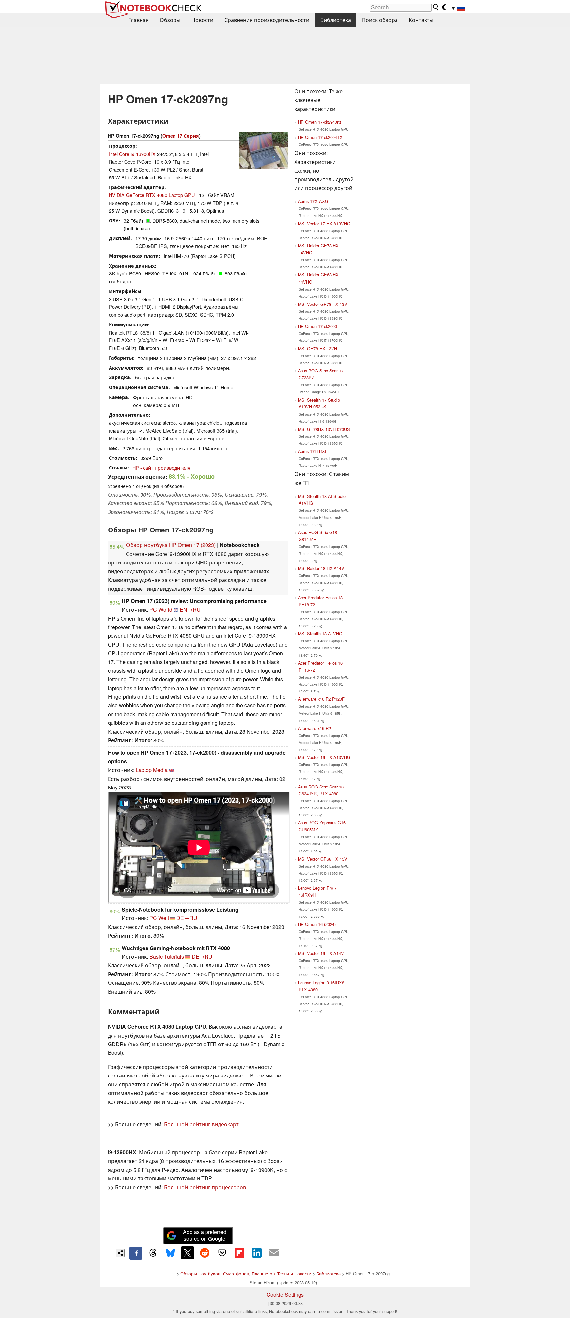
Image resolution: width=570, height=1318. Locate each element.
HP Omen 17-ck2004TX (320, 137)
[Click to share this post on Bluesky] (170, 1253)
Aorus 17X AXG (313, 201)
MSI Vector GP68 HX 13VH (324, 859)
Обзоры (170, 20)
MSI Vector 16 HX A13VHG (324, 757)
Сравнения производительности (266, 20)
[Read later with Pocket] (222, 1252)
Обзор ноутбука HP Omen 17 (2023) (171, 545)
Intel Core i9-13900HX (132, 153)
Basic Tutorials (166, 956)
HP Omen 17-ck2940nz (319, 122)
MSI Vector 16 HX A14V (321, 953)
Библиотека (335, 20)
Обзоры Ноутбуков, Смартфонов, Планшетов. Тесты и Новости (245, 1273)
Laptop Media (152, 770)
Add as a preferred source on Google (204, 1235)
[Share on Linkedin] (256, 1252)
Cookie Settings (285, 1294)
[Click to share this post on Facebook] (135, 1253)
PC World (160, 609)
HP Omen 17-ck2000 (317, 326)
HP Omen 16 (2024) (317, 924)
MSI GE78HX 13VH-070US (324, 429)
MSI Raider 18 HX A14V (321, 568)
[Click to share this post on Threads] (153, 1253)
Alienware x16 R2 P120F (321, 699)
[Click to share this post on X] (187, 1252)
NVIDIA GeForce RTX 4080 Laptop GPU (152, 194)
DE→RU (186, 918)
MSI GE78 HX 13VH (317, 348)
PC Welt (159, 918)
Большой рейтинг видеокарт (201, 1124)
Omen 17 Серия (180, 135)
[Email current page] (274, 1253)
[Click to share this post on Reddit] (205, 1252)
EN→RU (190, 609)
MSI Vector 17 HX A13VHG (324, 223)
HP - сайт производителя (161, 467)
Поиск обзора (380, 20)
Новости (202, 20)
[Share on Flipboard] (239, 1252)
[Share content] (120, 1253)
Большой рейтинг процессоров (205, 1187)
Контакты (421, 20)
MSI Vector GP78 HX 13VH (324, 304)
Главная (138, 20)
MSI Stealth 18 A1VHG (320, 633)
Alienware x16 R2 (314, 728)
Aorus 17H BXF (313, 451)
